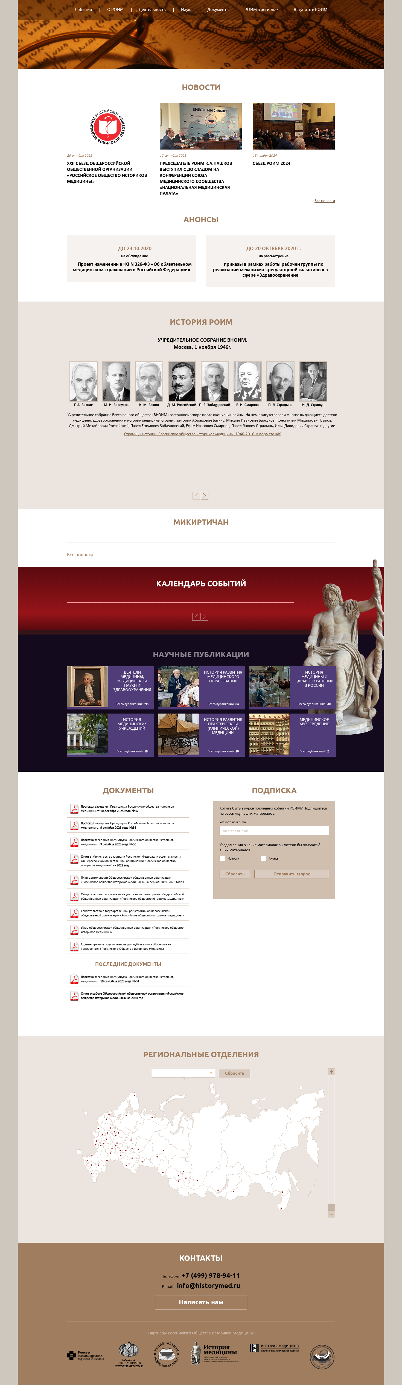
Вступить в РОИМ (310, 9)
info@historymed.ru (208, 1286)
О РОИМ (115, 9)
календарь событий (201, 583)
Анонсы (201, 219)
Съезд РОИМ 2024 (271, 163)
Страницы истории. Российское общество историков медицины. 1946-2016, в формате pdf (202, 433)
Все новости (324, 200)
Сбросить (234, 874)
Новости (201, 87)
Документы (218, 9)
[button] (211, 1073)
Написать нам (201, 1302)
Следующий (348, 139)
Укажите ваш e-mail (233, 822)
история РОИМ (201, 322)
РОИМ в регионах (261, 9)
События (83, 9)
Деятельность (152, 9)
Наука (187, 9)
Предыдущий (53, 139)
